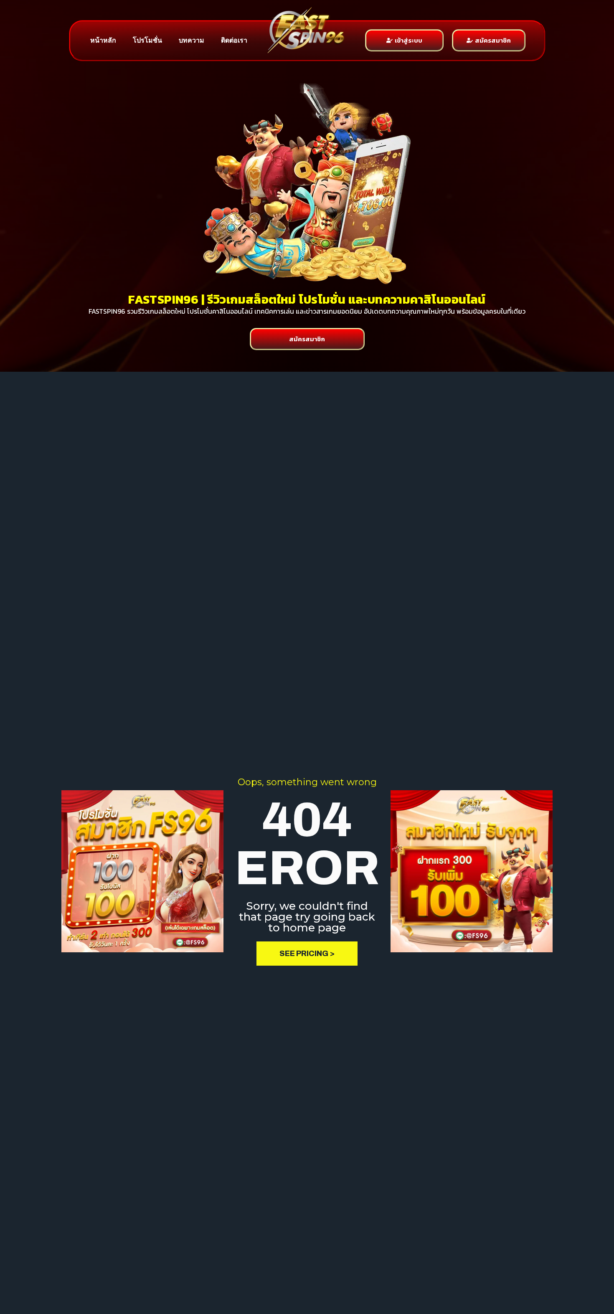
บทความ (191, 40)
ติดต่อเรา (234, 40)
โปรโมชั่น (147, 40)
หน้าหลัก (103, 40)
